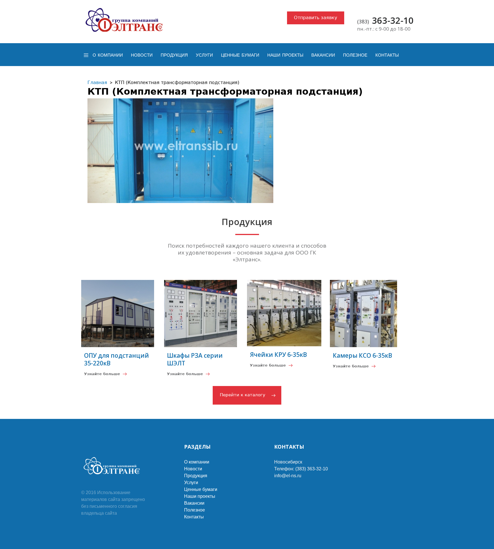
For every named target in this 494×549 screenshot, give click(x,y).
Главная (97, 82)
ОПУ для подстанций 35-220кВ (116, 359)
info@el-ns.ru (287, 475)
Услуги (204, 55)
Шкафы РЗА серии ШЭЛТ (195, 359)
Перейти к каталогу (242, 394)
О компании (108, 55)
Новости (142, 55)
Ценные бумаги (240, 55)
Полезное (355, 55)
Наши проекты (285, 55)
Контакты (387, 55)
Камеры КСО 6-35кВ (362, 355)
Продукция (174, 55)
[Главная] (124, 20)
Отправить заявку (315, 17)
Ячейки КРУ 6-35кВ (278, 355)
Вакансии (323, 55)
